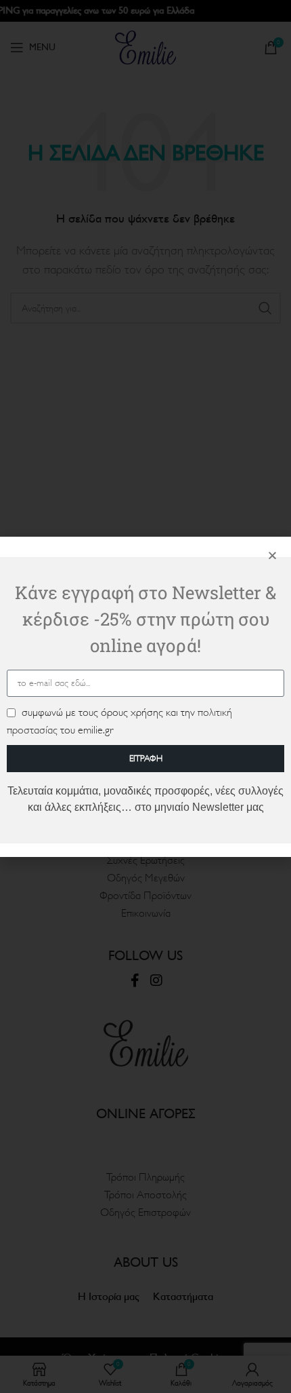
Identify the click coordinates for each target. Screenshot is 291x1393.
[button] (272, 555)
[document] (145, 696)
